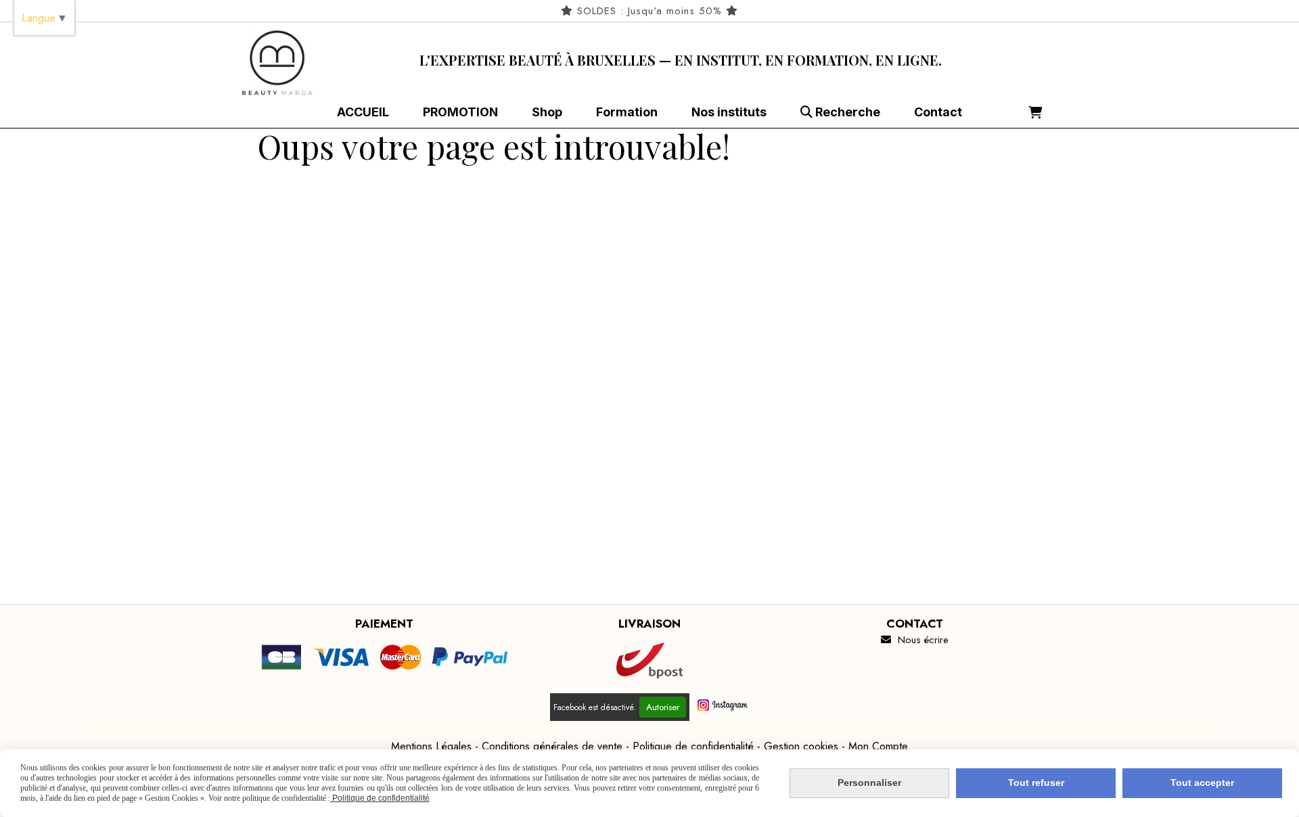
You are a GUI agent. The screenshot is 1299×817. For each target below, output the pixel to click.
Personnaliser (869, 782)
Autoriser (662, 707)
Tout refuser (1036, 782)
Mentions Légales (431, 746)
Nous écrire (915, 639)
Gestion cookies (801, 746)
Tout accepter (1202, 782)
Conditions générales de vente (552, 746)
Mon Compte (878, 746)
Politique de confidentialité (693, 746)
